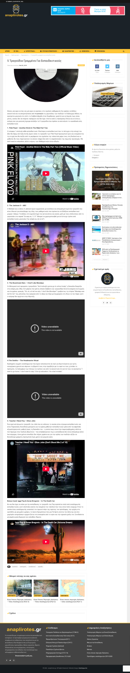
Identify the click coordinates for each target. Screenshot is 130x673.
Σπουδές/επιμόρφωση (49, 51)
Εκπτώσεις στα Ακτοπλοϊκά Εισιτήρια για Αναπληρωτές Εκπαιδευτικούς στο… (111, 229)
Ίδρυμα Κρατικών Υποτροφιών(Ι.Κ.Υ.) (58, 639)
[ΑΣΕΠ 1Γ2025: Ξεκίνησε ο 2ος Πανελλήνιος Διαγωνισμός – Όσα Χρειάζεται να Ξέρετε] (96, 240)
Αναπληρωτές (83, 668)
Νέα (17, 51)
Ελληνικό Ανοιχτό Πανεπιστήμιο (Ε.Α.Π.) (59, 642)
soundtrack (14, 566)
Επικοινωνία (101, 51)
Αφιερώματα (81, 65)
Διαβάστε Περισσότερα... (107, 298)
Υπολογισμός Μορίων (107, 94)
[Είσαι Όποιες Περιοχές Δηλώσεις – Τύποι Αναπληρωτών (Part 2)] (46, 588)
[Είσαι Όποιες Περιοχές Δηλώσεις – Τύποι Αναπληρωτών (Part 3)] (19, 588)
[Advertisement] (65, 32)
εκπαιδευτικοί (32, 566)
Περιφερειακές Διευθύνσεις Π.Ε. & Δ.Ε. (58, 656)
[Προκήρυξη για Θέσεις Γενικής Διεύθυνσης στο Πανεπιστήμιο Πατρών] (96, 207)
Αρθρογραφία (30, 51)
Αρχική (7, 51)
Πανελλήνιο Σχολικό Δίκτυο (55, 649)
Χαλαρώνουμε (69, 51)
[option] (107, 98)
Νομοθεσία (85, 51)
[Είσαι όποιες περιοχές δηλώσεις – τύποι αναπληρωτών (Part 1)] (72, 588)
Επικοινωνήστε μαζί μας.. (24, 656)
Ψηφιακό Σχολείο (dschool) (55, 646)
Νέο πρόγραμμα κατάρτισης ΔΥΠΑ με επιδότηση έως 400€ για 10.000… (112, 218)
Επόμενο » (95, 157)
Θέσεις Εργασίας (92, 639)
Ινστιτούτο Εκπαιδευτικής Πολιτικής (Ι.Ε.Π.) (60, 636)
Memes (89, 649)
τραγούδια (40, 566)
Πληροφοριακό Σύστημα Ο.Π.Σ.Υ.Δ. (57, 653)
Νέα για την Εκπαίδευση (95, 642)
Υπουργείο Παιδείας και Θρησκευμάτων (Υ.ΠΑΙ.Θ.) (62, 632)
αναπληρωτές (23, 566)
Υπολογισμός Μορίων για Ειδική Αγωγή (100, 636)
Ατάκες (89, 646)
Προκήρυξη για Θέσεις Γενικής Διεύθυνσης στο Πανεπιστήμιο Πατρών (112, 207)
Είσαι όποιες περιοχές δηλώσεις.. (98, 653)
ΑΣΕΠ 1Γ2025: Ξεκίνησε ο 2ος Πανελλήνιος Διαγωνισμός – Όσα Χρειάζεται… (112, 240)
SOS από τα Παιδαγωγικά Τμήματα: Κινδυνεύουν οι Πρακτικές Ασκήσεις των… (111, 251)
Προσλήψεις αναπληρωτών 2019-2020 (99, 656)
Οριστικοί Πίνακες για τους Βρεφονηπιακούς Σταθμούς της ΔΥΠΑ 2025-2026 (107, 181)
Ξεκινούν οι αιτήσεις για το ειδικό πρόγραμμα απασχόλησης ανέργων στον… (112, 195)
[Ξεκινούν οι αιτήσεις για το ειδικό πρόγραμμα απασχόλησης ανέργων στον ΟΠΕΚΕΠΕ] (96, 196)
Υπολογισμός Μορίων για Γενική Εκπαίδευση (101, 632)
